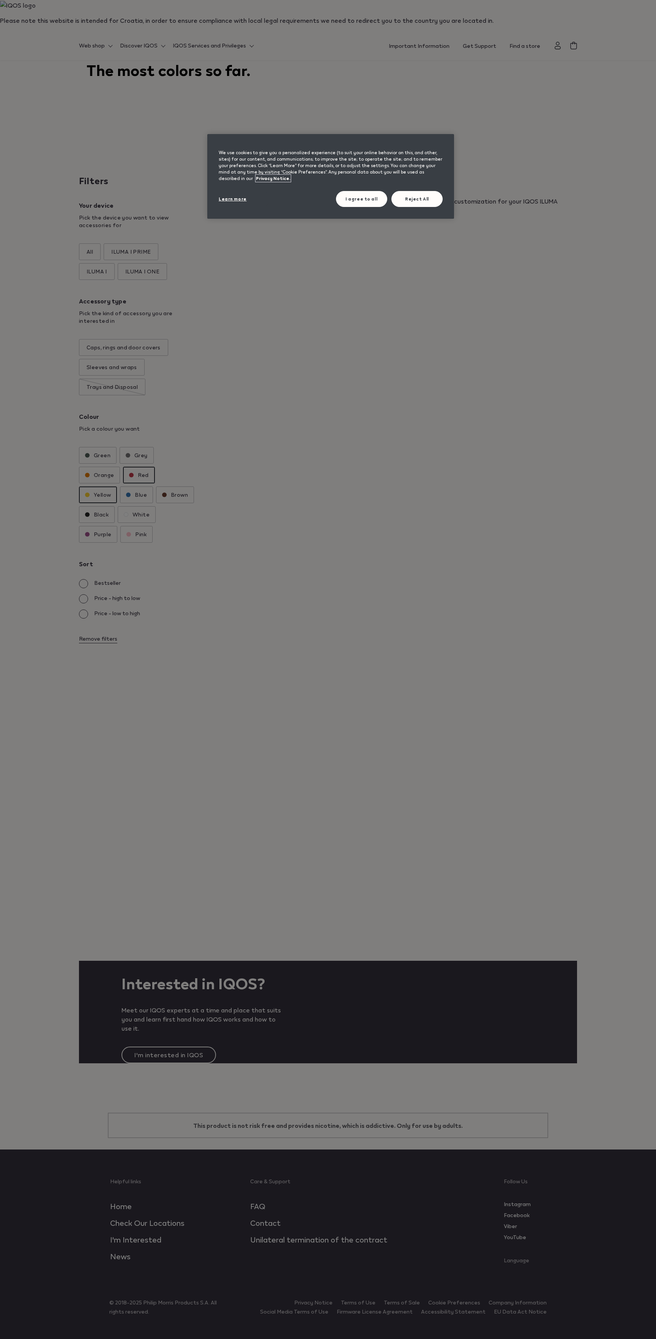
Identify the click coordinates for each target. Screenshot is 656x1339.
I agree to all (361, 199)
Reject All (417, 199)
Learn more (233, 199)
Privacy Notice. (273, 178)
